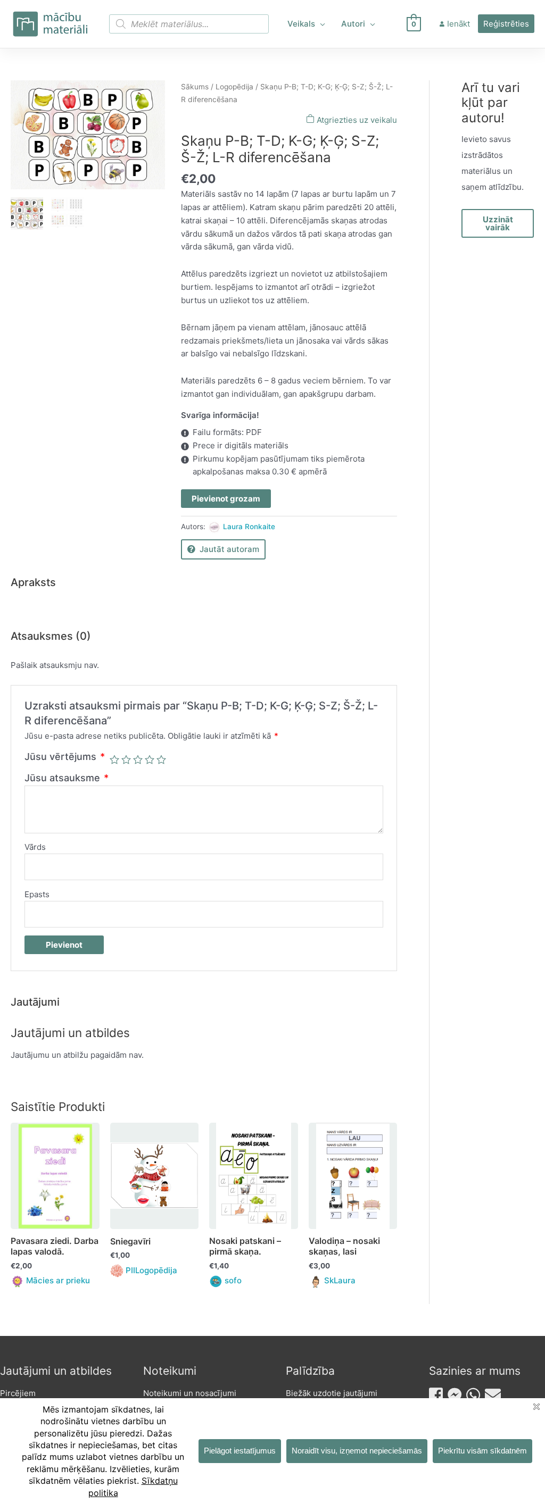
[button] (320, 24)
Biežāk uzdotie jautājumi (331, 1393)
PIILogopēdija (151, 1270)
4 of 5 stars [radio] (149, 759)
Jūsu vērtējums (64, 756)
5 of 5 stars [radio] (161, 759)
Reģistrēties (506, 24)
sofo (233, 1280)
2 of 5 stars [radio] (126, 759)
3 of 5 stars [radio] (138, 759)
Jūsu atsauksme (66, 777)
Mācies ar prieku (58, 1280)
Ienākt (458, 24)
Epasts (36, 894)
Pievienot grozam (226, 499)
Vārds (35, 847)
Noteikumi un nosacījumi (189, 1393)
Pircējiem (18, 1393)
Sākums (195, 86)
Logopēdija (234, 86)
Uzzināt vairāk (498, 223)
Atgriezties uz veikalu (356, 120)
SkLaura (340, 1280)
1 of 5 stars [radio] (114, 759)
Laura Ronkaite (249, 526)
